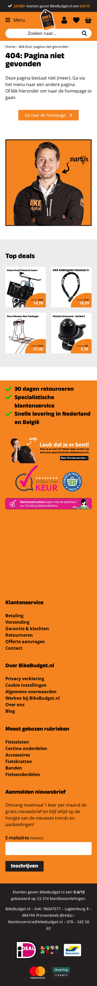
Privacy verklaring (24, 679)
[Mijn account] (64, 20)
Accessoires (17, 755)
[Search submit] (86, 33)
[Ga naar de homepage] (48, 20)
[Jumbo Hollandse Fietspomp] (71, 333)
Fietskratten (18, 761)
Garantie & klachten (27, 629)
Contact (13, 648)
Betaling (14, 616)
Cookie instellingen (26, 685)
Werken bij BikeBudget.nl (32, 698)
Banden (13, 768)
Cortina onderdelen (26, 748)
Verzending (17, 622)
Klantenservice (24, 603)
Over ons (15, 705)
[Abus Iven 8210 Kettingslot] (25, 333)
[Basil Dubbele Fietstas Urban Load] (71, 287)
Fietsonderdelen (22, 774)
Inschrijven (24, 866)
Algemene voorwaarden (31, 692)
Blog (10, 711)
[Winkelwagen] (88, 20)
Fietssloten (17, 742)
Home (10, 46)
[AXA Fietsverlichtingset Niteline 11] (25, 287)
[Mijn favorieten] (76, 20)
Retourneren (19, 635)
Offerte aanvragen (25, 642)
